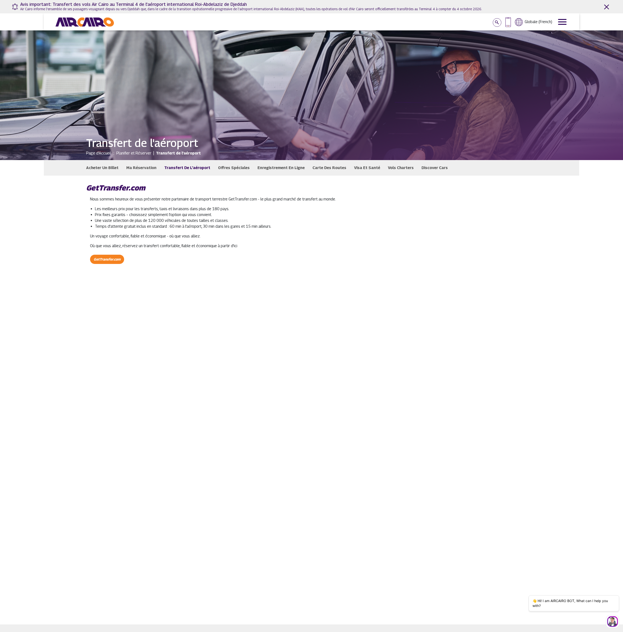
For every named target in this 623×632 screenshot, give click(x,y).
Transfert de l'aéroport (187, 167)
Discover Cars (434, 167)
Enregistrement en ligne (281, 167)
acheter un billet (102, 167)
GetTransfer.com (107, 259)
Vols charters (401, 167)
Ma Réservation (141, 167)
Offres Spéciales (234, 167)
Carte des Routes (329, 167)
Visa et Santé (367, 167)
